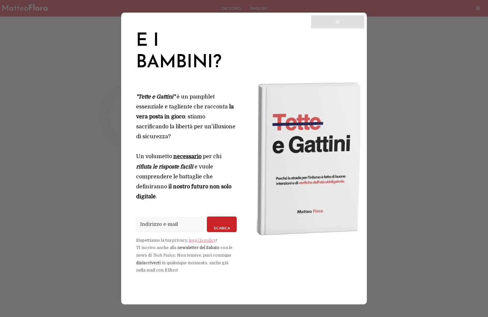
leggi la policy (202, 240)
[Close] (337, 22)
